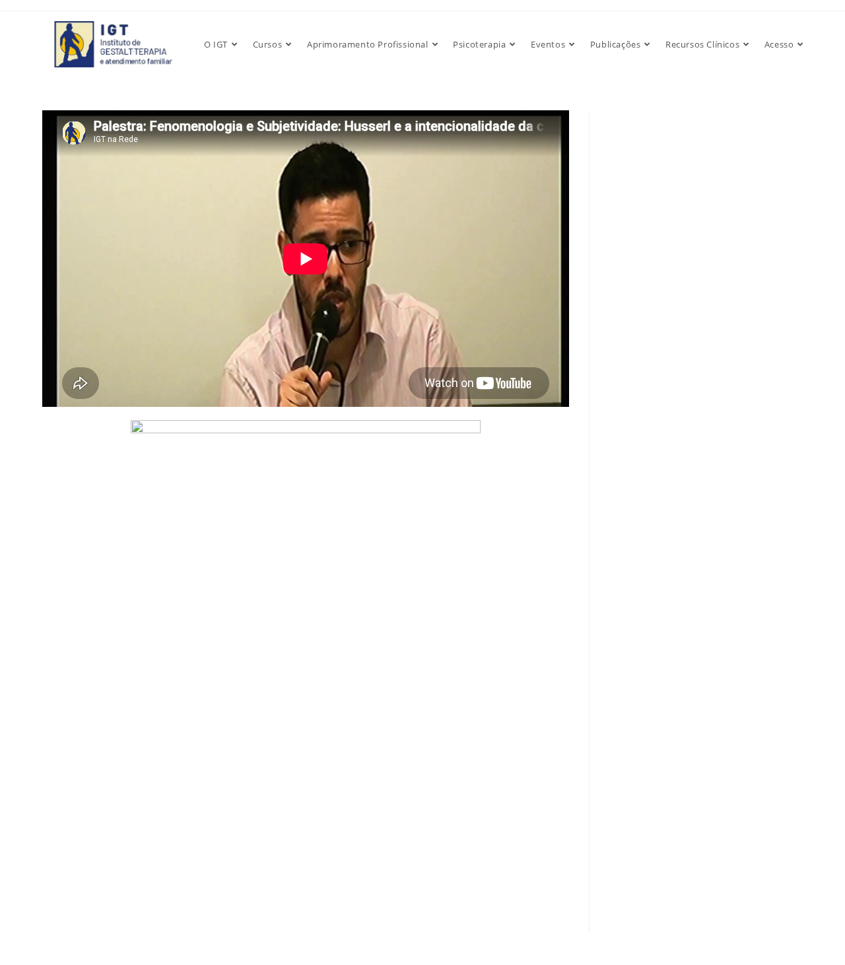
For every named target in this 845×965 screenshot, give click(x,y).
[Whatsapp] (38, 929)
